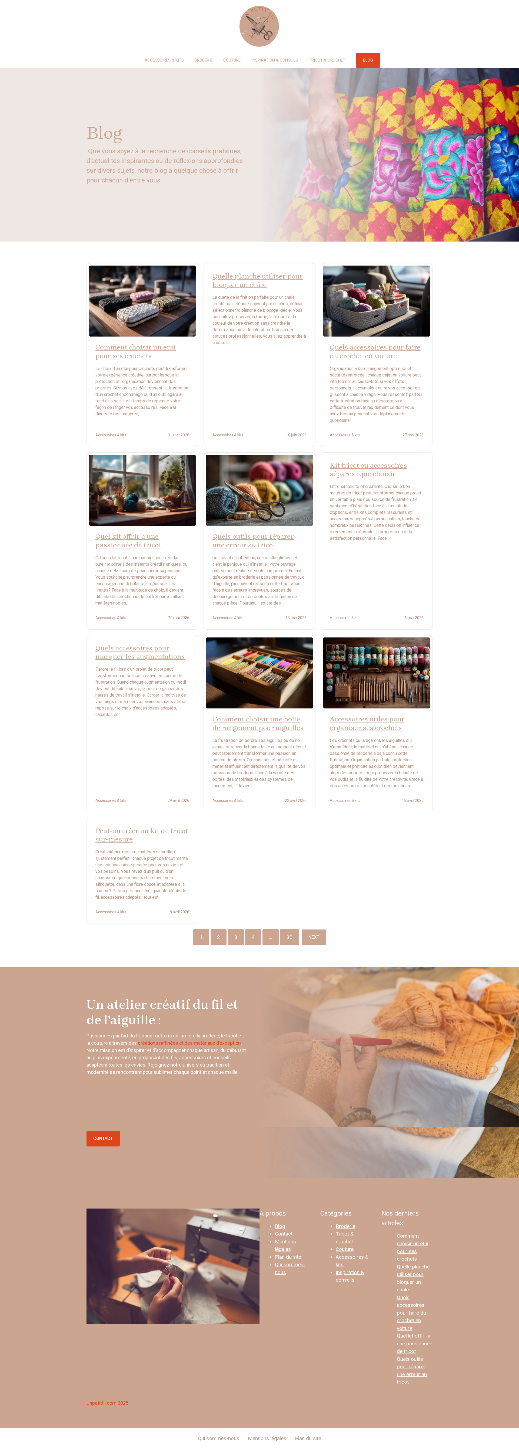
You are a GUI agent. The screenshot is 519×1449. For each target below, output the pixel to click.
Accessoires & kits (164, 60)
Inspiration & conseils (274, 60)
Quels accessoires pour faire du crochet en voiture (375, 351)
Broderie (203, 60)
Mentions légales (267, 1438)
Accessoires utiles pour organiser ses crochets (367, 723)
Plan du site (288, 1257)
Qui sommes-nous (218, 1438)
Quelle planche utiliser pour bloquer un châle (257, 280)
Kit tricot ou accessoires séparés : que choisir (368, 469)
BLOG (368, 60)
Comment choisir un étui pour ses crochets (135, 351)
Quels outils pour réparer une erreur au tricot (253, 540)
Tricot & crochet (327, 60)
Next (313, 937)
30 (289, 937)
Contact (283, 1234)
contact (103, 1138)
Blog (280, 1226)
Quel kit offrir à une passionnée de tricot (128, 540)
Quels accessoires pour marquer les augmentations (140, 652)
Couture (232, 60)
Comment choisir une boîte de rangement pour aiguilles (258, 723)
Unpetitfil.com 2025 (107, 1403)
